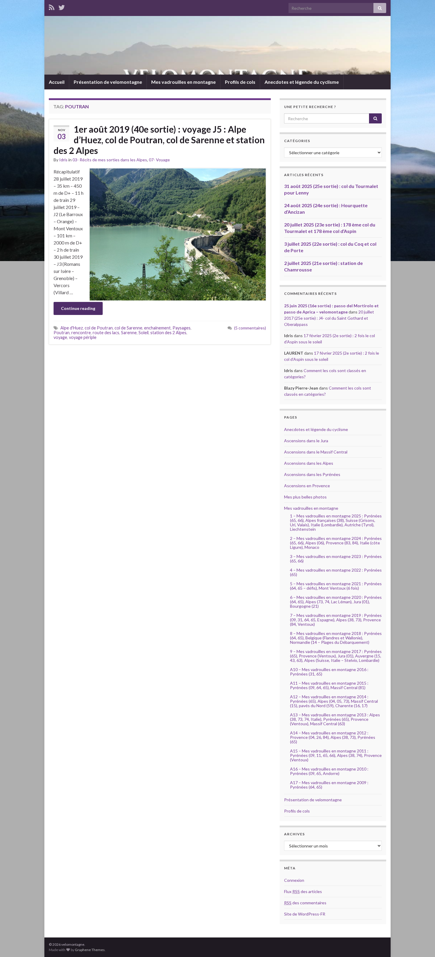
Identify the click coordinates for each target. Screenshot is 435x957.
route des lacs (106, 332)
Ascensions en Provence (307, 485)
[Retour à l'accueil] (217, 45)
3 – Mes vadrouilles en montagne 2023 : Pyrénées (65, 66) (336, 558)
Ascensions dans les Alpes (308, 463)
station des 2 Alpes (168, 332)
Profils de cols (240, 82)
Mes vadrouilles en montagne (183, 82)
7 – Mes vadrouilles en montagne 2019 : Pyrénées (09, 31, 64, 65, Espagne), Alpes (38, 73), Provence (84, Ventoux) (336, 620)
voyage (60, 337)
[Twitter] (61, 6)
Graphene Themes (90, 950)
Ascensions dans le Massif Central (315, 451)
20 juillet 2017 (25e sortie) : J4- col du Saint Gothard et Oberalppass (329, 318)
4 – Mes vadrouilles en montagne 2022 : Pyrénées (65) (336, 572)
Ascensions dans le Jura (306, 440)
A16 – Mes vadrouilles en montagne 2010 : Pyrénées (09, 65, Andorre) (329, 771)
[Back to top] (421, 943)
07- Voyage (159, 159)
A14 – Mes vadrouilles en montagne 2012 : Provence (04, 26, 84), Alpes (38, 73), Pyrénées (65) (332, 737)
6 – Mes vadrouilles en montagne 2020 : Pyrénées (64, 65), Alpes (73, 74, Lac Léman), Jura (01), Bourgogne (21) (336, 602)
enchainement (157, 327)
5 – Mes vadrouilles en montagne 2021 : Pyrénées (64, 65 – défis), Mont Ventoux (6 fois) (336, 586)
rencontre (81, 332)
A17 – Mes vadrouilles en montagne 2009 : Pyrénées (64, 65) (329, 784)
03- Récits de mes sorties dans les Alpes (109, 159)
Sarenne (129, 332)
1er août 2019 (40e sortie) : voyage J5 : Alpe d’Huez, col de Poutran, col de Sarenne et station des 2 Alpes (159, 140)
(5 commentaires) (250, 327)
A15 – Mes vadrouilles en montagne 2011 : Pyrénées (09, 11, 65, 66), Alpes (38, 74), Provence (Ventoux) (336, 755)
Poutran (62, 332)
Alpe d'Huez (71, 327)
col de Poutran (99, 327)
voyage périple (82, 337)
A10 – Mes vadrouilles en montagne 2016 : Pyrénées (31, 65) (329, 671)
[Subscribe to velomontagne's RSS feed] (51, 6)
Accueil (57, 82)
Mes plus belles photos (305, 496)
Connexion (294, 880)
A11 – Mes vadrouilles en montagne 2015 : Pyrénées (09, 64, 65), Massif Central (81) (329, 685)
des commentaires (305, 902)
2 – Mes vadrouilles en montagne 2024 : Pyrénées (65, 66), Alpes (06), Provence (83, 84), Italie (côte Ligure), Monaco (336, 543)
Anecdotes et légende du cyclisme (302, 82)
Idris (63, 159)
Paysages (182, 327)
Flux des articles (303, 891)
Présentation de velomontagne (108, 82)
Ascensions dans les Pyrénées (312, 474)
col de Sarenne (128, 327)
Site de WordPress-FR (304, 913)
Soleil (143, 332)
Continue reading (78, 308)
